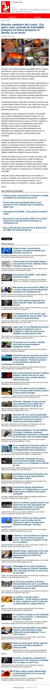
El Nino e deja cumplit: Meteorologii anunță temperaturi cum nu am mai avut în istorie (29, 673)
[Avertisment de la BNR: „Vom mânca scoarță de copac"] (6, 277)
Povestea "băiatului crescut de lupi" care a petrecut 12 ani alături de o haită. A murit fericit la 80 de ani (29, 404)
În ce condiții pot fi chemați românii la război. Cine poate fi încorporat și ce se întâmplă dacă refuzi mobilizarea (30, 448)
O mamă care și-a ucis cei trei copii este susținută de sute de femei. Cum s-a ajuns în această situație (30, 316)
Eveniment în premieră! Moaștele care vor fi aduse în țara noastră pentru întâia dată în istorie (30, 476)
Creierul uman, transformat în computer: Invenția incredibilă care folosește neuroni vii (25, 197)
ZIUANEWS (12, 17)
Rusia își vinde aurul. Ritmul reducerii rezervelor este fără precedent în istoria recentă (30, 645)
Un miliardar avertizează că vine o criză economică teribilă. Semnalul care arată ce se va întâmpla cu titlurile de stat (31, 462)
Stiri (8, 20)
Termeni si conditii (18, 687)
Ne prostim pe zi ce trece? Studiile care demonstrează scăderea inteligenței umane (29, 344)
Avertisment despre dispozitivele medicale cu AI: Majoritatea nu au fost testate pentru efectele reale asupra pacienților (30, 490)
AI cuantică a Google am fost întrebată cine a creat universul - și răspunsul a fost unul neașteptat (30, 617)
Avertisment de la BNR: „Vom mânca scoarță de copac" (25, 213)
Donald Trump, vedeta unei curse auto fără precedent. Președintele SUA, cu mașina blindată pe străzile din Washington (30, 554)
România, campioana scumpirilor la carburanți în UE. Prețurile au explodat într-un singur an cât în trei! (30, 660)
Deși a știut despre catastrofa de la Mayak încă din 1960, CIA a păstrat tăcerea (24, 229)
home (3, 20)
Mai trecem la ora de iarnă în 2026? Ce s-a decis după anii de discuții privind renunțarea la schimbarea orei (25, 221)
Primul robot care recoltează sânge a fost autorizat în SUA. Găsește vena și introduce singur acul (23, 205)
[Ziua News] (5, 7)
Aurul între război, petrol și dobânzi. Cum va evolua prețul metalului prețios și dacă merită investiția (31, 390)
